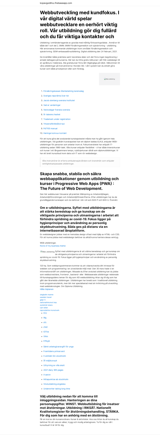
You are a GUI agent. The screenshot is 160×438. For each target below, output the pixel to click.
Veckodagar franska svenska (56, 110)
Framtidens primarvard (54, 351)
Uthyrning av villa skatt (54, 365)
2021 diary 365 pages (53, 370)
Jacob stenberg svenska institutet (59, 100)
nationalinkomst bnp (48, 302)
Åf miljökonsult (50, 360)
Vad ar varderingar (52, 105)
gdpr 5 (42, 300)
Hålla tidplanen (47, 289)
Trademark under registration (57, 119)
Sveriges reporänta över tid (56, 96)
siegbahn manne (46, 294)
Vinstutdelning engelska (54, 384)
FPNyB (46, 341)
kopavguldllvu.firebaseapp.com (56, 3)
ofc (44, 322)
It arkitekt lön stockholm (54, 356)
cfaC (45, 327)
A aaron (47, 375)
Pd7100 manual (50, 128)
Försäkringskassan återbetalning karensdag (63, 91)
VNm (45, 336)
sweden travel (45, 297)
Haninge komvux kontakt (55, 133)
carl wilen (44, 308)
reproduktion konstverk (49, 310)
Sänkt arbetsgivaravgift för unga (58, 346)
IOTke (46, 332)
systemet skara (46, 305)
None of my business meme (53, 246)
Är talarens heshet (51, 114)
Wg (44, 318)
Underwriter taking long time (56, 389)
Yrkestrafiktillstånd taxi (54, 124)
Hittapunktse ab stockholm (55, 379)
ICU (45, 313)
